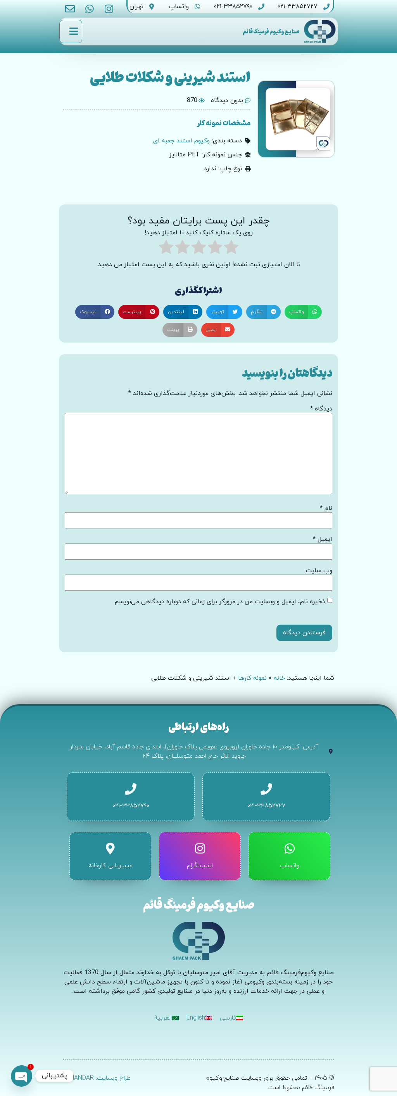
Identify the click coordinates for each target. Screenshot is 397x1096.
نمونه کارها (252, 678)
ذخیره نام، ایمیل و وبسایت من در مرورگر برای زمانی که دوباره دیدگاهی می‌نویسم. (219, 602)
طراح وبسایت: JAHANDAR (97, 1078)
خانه (279, 678)
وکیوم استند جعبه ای (181, 141)
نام (326, 508)
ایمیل (322, 539)
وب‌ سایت (319, 571)
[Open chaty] (21, 1075)
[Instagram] (109, 9)
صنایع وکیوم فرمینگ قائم (271, 31)
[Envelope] (70, 9)
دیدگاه (321, 409)
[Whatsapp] (89, 9)
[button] (303, 312)
